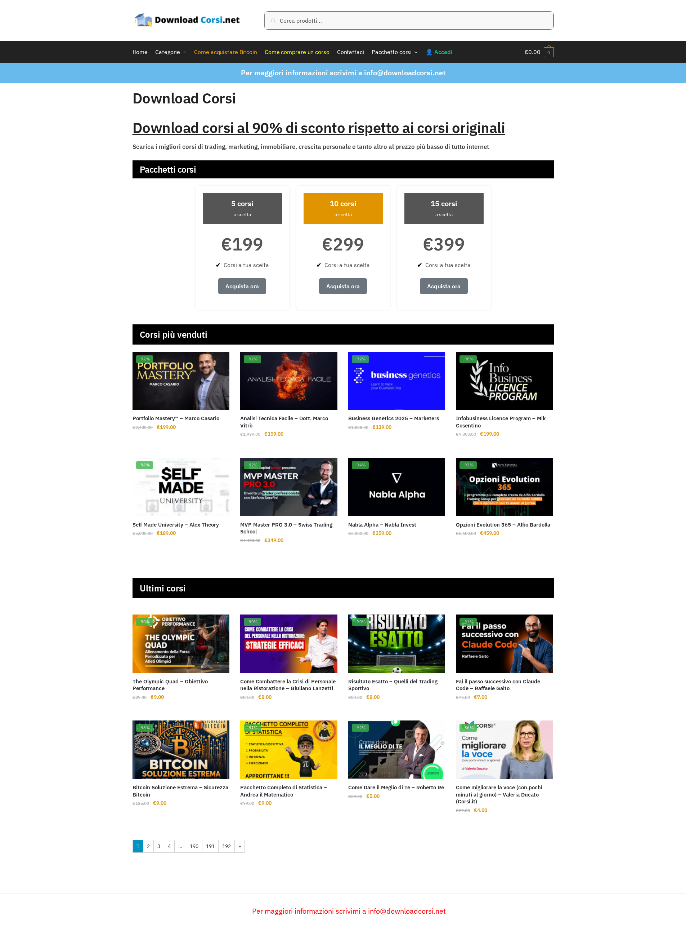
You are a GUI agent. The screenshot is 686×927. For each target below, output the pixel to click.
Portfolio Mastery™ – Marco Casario (176, 418)
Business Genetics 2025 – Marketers (393, 418)
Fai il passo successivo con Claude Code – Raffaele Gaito (498, 685)
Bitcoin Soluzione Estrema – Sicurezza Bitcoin (180, 791)
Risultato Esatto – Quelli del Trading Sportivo (393, 685)
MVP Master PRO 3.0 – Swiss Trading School (286, 528)
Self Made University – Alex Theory (176, 524)
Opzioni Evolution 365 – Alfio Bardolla (503, 524)
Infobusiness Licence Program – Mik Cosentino (501, 422)
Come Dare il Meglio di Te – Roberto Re (396, 787)
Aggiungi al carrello (180, 448)
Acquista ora (242, 286)
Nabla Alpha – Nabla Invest (382, 524)
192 (226, 846)
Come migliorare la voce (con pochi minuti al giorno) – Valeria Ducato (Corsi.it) (499, 794)
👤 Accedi (439, 52)
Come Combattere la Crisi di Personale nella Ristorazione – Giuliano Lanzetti (288, 685)
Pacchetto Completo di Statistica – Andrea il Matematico (283, 791)
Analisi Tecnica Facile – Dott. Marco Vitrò (284, 422)
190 (194, 846)
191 (210, 846)
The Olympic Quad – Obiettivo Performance (170, 685)
